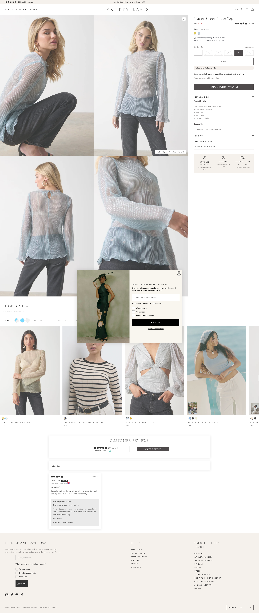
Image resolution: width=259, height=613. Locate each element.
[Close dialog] (179, 273)
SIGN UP (156, 323)
